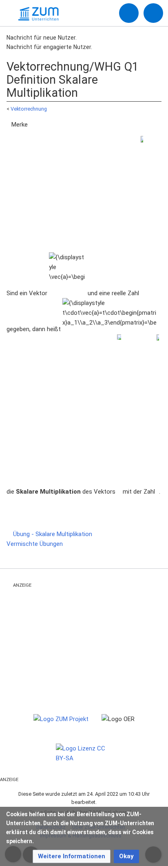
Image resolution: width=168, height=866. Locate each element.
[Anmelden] (129, 13)
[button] (72, 856)
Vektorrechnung (29, 109)
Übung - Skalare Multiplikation (51, 534)
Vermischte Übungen (35, 544)
